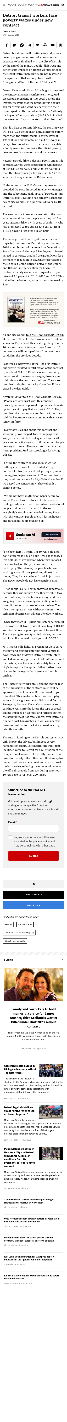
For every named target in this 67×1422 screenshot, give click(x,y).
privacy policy (41, 841)
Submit (33, 855)
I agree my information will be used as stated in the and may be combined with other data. (35, 841)
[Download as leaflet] (45, 45)
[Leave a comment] (53, 45)
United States (25, 924)
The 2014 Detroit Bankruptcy (19, 932)
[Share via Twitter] (14, 45)
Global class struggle (14, 941)
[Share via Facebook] (6, 45)
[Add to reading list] (60, 45)
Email (11, 822)
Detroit (8, 924)
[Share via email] (37, 45)
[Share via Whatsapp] (22, 45)
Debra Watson (9, 31)
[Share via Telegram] (30, 45)
